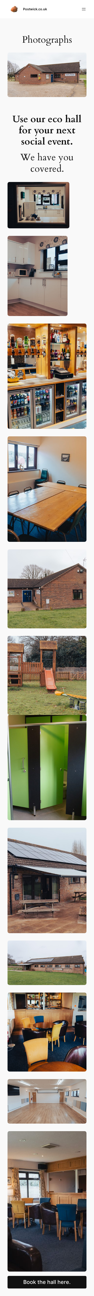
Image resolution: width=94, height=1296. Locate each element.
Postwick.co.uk (35, 9)
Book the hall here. (47, 1282)
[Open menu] (83, 9)
